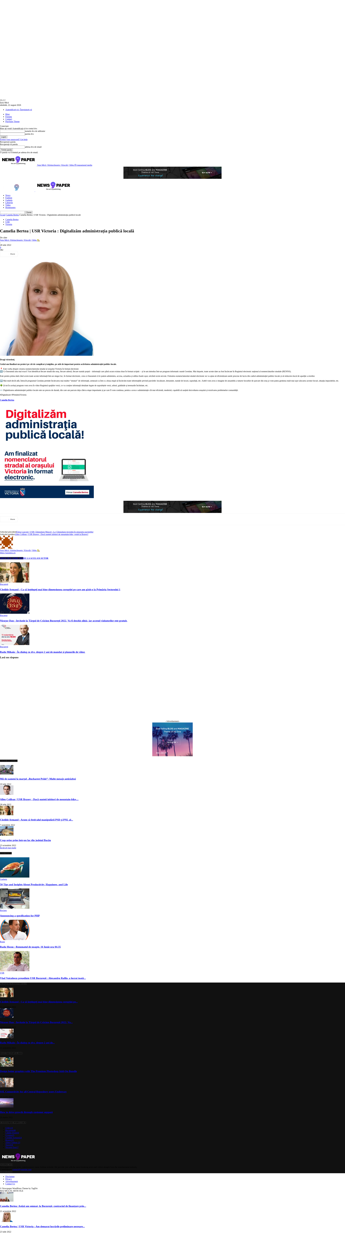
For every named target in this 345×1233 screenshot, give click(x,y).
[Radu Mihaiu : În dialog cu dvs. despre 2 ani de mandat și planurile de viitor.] (14, 644)
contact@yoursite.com (21, 1169)
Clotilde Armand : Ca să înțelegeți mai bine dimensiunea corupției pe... (39, 1001)
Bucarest (3, 615)
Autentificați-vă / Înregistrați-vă (18, 109)
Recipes (3, 910)
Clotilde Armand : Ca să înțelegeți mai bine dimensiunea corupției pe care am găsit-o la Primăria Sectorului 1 (60, 589)
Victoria (8, 224)
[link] (7, 400)
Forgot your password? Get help (13, 139)
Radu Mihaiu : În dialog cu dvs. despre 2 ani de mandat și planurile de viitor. (42, 652)
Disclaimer (10, 1176)
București (4, 584)
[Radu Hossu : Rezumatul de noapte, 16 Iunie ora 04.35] (14, 939)
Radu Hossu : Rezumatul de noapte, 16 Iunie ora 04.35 (30, 946)
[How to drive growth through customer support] (6, 1107)
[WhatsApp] (53, 254)
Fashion (8, 198)
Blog (7, 114)
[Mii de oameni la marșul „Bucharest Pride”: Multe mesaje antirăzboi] (6, 774)
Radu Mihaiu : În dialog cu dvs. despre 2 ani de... (27, 1042)
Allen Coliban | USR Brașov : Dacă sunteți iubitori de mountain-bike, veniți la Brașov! (51, 534)
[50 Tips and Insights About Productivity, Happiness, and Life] (14, 877)
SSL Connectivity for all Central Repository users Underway (33, 1091)
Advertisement (11, 1181)
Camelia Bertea (12, 215)
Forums (8, 117)
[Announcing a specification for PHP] (14, 908)
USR (7, 222)
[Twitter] (34, 254)
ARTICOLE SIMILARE (11, 558)
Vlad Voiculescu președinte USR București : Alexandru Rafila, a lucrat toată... (43, 978)
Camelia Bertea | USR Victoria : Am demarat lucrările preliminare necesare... (42, 1226)
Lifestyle (9, 202)
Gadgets (8, 200)
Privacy (8, 1179)
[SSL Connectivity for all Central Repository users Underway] (6, 1086)
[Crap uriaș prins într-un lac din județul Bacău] (6, 835)
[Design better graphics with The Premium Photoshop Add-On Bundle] (6, 1066)
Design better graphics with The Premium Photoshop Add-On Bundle (38, 1071)
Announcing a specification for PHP (20, 915)
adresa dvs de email (33, 147)
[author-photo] (6, 548)
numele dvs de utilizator (35, 131)
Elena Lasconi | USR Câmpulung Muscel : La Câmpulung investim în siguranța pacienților (54, 532)
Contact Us (10, 1184)
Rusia (2, 942)
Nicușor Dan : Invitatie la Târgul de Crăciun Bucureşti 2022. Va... (36, 1022)
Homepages (10, 207)
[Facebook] (24, 254)
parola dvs (29, 134)
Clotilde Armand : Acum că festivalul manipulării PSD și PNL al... (36, 819)
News (7, 195)
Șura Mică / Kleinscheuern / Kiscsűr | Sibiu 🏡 (20, 240)
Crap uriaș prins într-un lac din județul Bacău (25, 840)
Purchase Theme (12, 121)
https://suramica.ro (7, 553)
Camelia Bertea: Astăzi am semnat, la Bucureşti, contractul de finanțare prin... (43, 1206)
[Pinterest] (44, 254)
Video (8, 205)
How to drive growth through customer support (26, 1112)
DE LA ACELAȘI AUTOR (35, 558)
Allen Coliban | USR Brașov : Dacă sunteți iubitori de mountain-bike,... (39, 799)
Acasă (2, 215)
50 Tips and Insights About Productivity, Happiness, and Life (34, 884)
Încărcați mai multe (8, 848)
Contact (8, 119)
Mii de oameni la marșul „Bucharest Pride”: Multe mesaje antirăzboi (38, 778)
